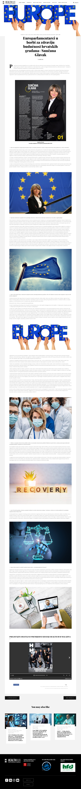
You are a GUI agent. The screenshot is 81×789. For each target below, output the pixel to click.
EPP (41, 686)
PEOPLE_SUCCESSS (43, 34)
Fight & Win (66, 686)
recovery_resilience (51, 34)
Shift (18, 731)
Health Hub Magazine (54, 688)
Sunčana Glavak (63, 688)
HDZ (45, 688)
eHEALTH (10, 729)
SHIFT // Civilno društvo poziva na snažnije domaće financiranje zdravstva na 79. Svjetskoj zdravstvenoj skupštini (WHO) (64, 733)
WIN (67, 688)
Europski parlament (60, 686)
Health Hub (41, 59)
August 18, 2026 (35, 728)
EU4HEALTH (23, 34)
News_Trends (36, 34)
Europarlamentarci (53, 686)
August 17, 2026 (59, 729)
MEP (59, 688)
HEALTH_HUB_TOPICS (29, 34)
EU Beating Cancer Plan (46, 686)
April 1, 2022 (58, 34)
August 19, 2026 (11, 732)
